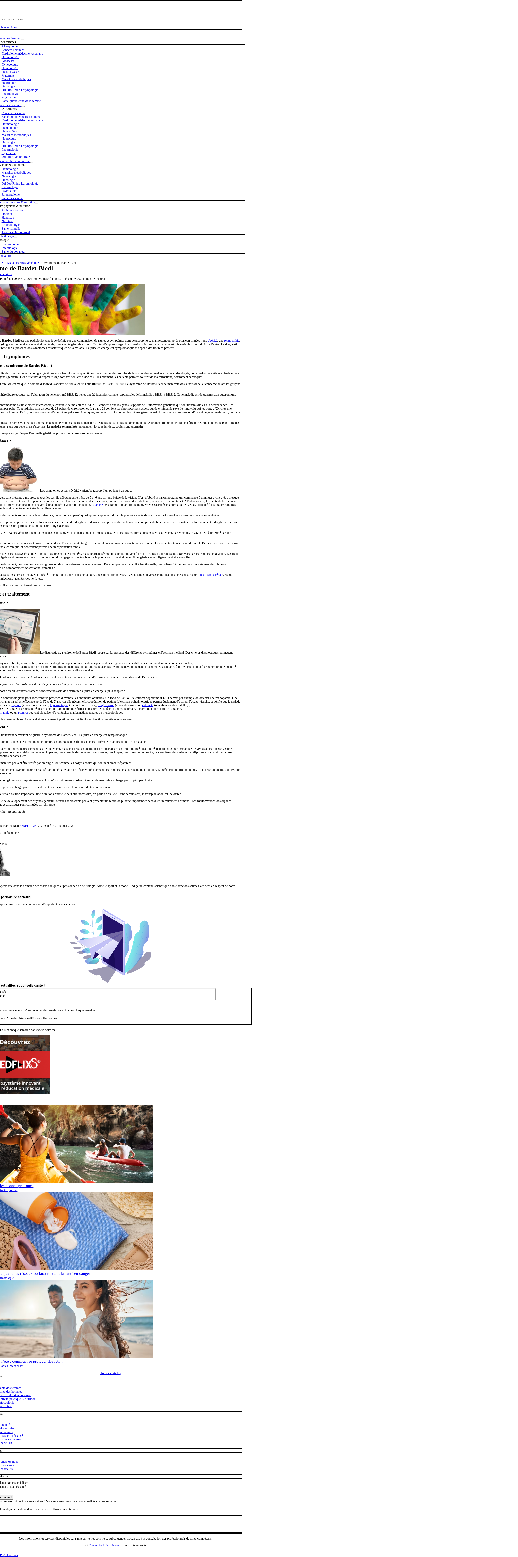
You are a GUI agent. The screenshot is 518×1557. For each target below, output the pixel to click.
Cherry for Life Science (104, 1545)
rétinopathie (231, 340)
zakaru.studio (128, 1552)
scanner (23, 712)
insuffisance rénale (211, 574)
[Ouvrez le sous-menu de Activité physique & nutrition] (36, 203)
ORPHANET (29, 825)
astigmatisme (106, 705)
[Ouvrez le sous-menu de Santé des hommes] (23, 106)
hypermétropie (59, 705)
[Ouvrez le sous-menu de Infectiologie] (15, 237)
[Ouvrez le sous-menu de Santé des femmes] (22, 39)
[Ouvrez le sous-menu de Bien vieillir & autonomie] (31, 162)
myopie (16, 705)
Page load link (9, 1555)
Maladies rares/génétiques (23, 262)
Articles (12, 27)
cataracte (97, 504)
